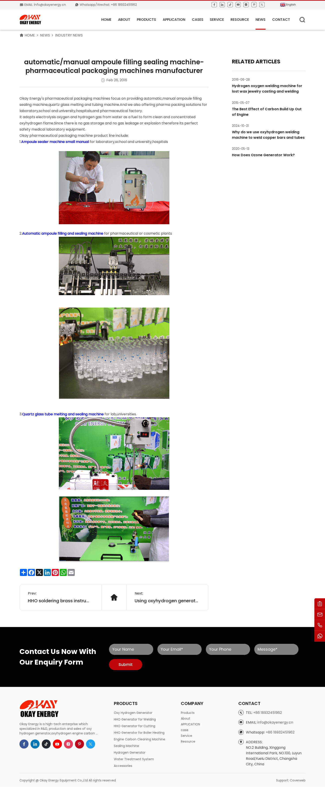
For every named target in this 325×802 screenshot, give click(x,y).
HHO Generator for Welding (135, 719)
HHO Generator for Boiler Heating (139, 732)
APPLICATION (174, 19)
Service (217, 19)
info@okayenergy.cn (275, 722)
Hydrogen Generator (129, 752)
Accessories (123, 766)
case (184, 730)
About (124, 19)
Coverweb (298, 780)
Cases (197, 19)
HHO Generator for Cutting (134, 726)
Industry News (69, 35)
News (261, 19)
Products (146, 19)
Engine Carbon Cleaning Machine (139, 739)
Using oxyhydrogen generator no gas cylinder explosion (167, 601)
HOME (106, 19)
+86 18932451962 (267, 712)
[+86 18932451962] (319, 625)
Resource (240, 19)
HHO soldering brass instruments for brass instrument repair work (60, 601)
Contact (281, 19)
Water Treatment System (134, 759)
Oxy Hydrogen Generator (133, 713)
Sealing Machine (126, 746)
